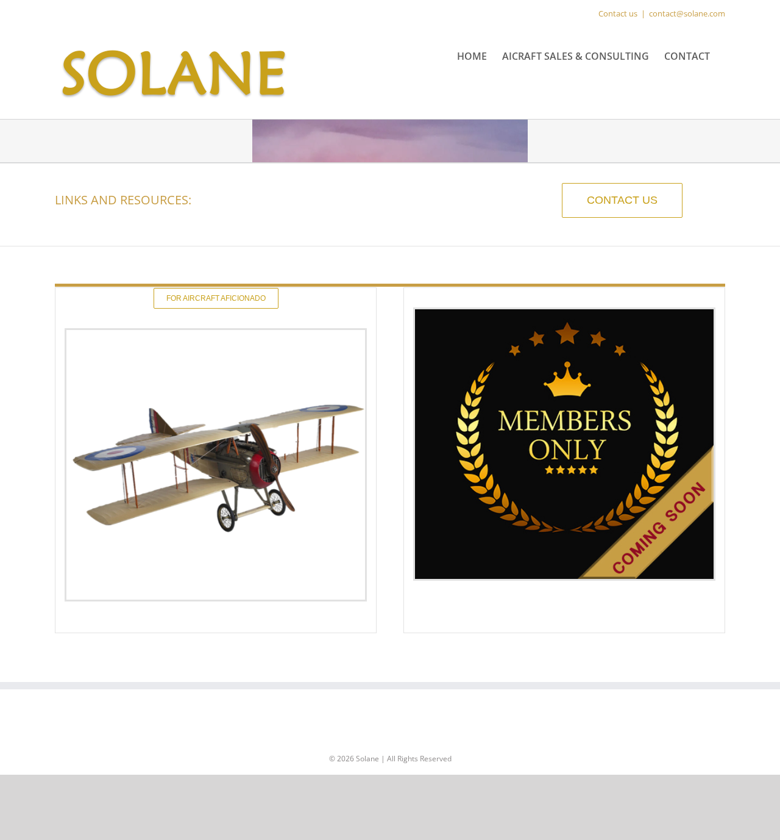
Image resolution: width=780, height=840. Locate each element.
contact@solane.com (687, 13)
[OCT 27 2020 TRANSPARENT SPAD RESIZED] (215, 334)
